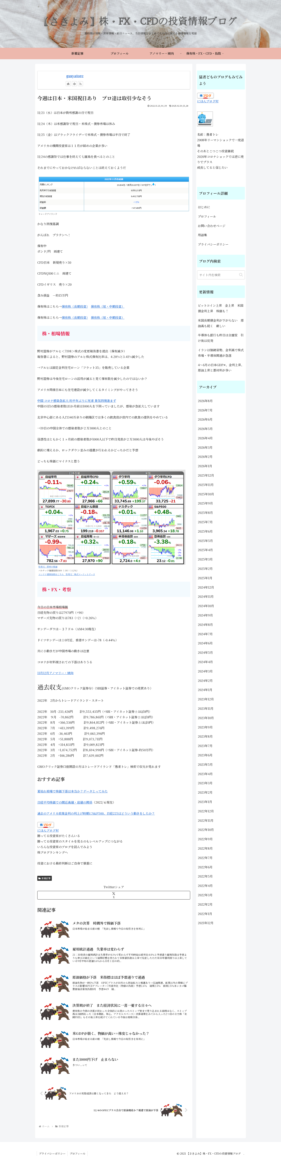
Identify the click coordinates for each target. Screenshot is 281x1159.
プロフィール (207, 216)
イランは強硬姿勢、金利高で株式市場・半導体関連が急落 (221, 353)
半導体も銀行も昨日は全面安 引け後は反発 (221, 338)
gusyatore (75, 75)
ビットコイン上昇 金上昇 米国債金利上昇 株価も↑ (220, 308)
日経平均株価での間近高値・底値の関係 (64, 802)
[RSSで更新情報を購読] (80, 83)
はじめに (204, 207)
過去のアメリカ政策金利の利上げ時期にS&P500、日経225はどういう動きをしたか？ (96, 813)
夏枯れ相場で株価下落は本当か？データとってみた (72, 791)
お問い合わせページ (211, 226)
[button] (241, 275)
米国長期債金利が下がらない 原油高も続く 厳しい (221, 323)
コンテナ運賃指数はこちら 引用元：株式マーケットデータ (66, 574)
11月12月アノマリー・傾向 (55, 673)
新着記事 (46, 878)
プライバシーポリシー (213, 244)
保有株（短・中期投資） (107, 306)
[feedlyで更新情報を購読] (74, 83)
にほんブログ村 (48, 830)
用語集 (202, 235)
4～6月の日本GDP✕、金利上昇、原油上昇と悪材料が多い (221, 368)
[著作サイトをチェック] (68, 83)
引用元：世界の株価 (47, 566)
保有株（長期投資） (75, 306)
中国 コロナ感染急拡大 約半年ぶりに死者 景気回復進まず (76, 400)
